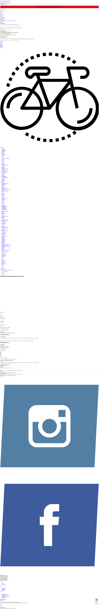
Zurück (1, 33)
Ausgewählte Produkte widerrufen (6, 33)
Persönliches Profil (5, 20)
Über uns (1, 4)
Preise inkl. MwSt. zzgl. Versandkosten (5, 327)
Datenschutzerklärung (4, 595)
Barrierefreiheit (4, 597)
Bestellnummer (2, 30)
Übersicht (1, 20)
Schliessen (2, 41)
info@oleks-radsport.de (3, 599)
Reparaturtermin (4, 589)
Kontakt (7, 4)
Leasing (3, 588)
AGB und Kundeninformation (5, 596)
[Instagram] (49, 475)
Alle (1, 32)
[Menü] (0, 9)
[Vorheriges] (1, 312)
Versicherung (3, 590)
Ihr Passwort (2, 364)
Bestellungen (15, 20)
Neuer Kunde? (36, 362)
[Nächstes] (3, 312)
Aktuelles (3, 583)
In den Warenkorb (3, 332)
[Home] (49, 42)
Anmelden (1, 19)
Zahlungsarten (12, 20)
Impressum (4, 4)
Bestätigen (5, 31)
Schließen (2, 31)
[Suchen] (1, 11)
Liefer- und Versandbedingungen (6, 594)
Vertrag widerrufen (3, 23)
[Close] (1, 317)
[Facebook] (49, 574)
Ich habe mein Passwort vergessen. (4, 365)
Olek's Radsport (4, 584)
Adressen (9, 20)
